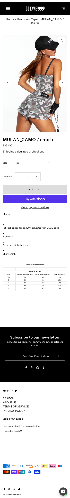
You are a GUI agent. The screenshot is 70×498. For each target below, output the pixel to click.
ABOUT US (9, 402)
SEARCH (8, 398)
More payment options (35, 207)
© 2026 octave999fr (12, 494)
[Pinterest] (31, 368)
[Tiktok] (44, 368)
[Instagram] (37, 368)
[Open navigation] (8, 8)
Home (10, 19)
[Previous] (7, 83)
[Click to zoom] (61, 40)
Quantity (7, 176)
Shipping (8, 151)
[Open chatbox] (63, 491)
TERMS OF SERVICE (16, 406)
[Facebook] (26, 368)
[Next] (62, 83)
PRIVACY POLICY (14, 410)
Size (5, 163)
